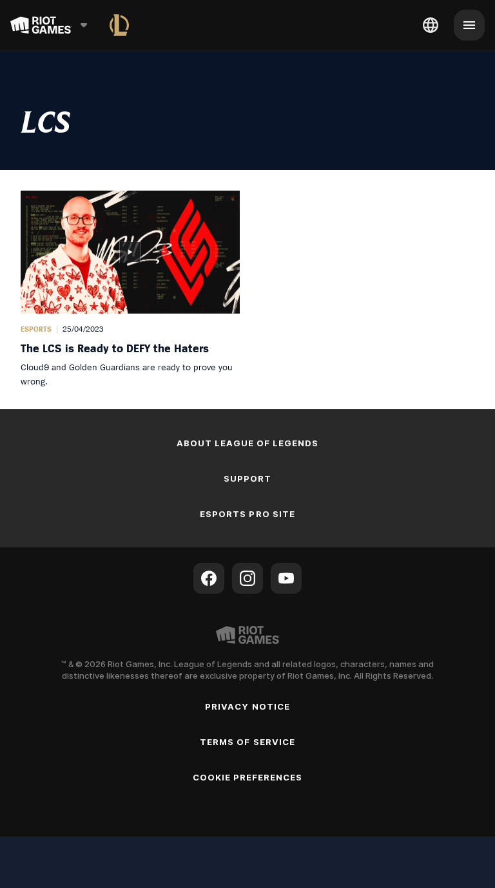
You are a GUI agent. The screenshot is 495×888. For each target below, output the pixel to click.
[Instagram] (247, 578)
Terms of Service (247, 742)
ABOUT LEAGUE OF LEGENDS (248, 443)
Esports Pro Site (247, 514)
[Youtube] (286, 578)
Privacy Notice (247, 706)
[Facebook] (209, 578)
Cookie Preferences (248, 777)
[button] (130, 289)
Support (247, 478)
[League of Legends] (119, 25)
